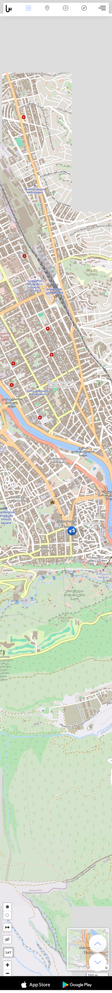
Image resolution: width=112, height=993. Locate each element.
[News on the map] (11, 8)
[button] (72, 531)
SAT (8, 952)
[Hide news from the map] (7, 939)
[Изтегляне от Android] (77, 985)
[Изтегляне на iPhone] (36, 985)
